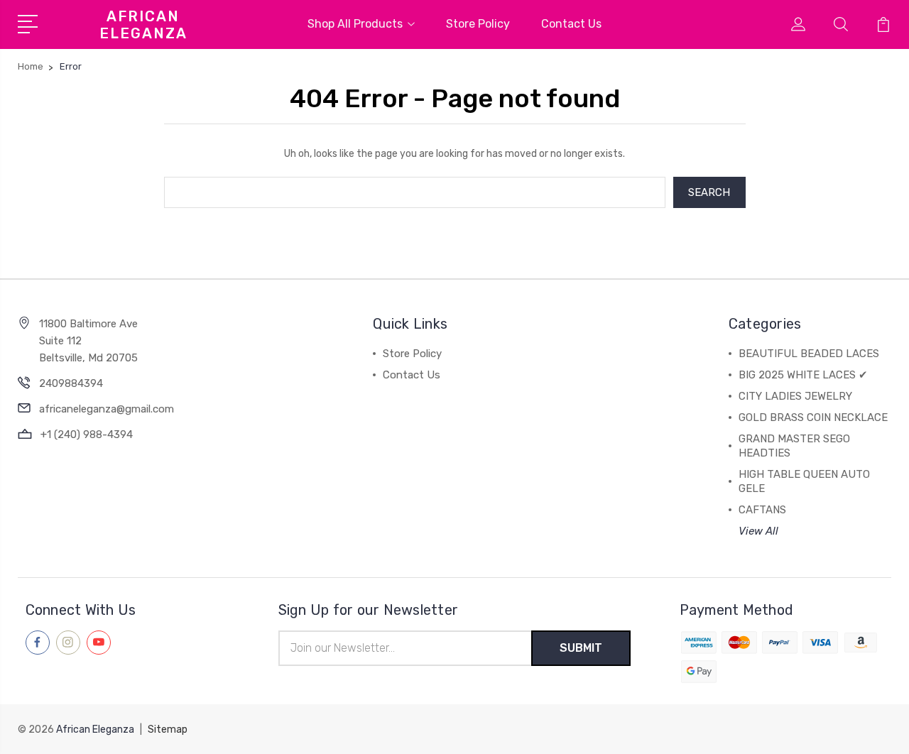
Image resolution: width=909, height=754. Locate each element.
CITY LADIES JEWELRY (795, 396)
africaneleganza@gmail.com (106, 409)
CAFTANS (762, 509)
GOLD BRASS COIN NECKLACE (813, 417)
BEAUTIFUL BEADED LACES (809, 353)
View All (758, 531)
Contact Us (571, 24)
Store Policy (478, 24)
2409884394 (71, 383)
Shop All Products (355, 24)
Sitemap (167, 729)
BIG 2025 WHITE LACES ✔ (803, 374)
